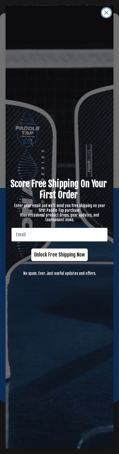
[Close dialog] (106, 12)
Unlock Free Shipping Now (59, 255)
